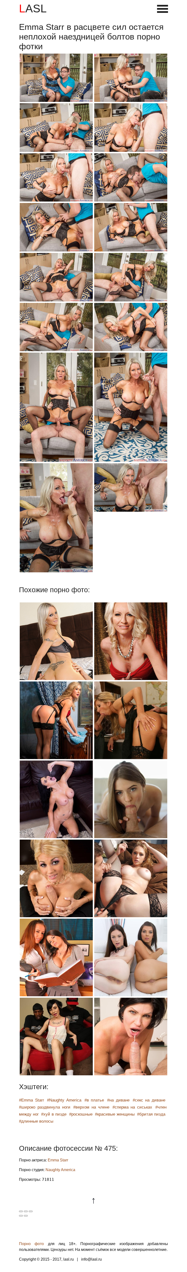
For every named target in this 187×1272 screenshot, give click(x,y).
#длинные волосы (36, 1121)
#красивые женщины (115, 1114)
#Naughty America (64, 1100)
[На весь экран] (26, 1211)
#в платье (94, 1100)
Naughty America (60, 1170)
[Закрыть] (21, 1211)
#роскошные (81, 1114)
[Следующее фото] (26, 1215)
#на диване (118, 1100)
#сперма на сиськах (132, 1107)
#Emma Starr (31, 1100)
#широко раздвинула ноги (44, 1107)
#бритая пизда (151, 1114)
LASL (33, 8)
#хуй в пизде (53, 1114)
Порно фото (31, 1244)
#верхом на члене (91, 1107)
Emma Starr (58, 1160)
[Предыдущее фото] (21, 1215)
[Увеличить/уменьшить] (31, 1211)
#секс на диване (149, 1100)
